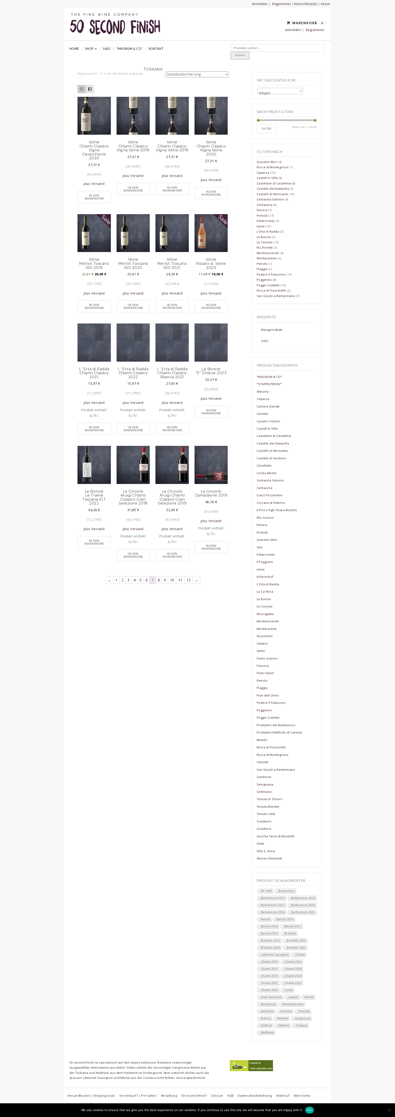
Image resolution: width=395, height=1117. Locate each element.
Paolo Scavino (267, 658)
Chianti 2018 (293, 969)
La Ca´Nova (265, 591)
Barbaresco (286, 891)
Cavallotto (264, 465)
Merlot (309, 997)
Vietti (260, 843)
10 (172, 580)
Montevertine (267, 258)
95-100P (266, 891)
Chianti (300, 955)
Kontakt (156, 48)
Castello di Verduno (271, 458)
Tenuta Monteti (268, 806)
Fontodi (262, 215)
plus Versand (94, 183)
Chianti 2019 (269, 976)
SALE (264, 341)
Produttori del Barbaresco (276, 725)
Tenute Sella (266, 814)
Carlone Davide (268, 406)
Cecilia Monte (267, 473)
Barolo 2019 (269, 933)
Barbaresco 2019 (303, 905)
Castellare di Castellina (274, 183)
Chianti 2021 (269, 983)
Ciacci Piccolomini (270, 495)
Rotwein (282, 1018)
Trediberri (264, 821)
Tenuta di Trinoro (269, 799)
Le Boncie (264, 237)
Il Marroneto (266, 221)
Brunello (290, 933)
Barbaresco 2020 (273, 912)
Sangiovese (302, 1018)
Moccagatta (265, 614)
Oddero (262, 643)
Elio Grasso (265, 517)
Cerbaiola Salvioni (270, 199)
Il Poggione (265, 562)
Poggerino (264, 280)
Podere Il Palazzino (271, 274)
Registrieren (281, 4)
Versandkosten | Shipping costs (91, 1095)
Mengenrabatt (271, 330)
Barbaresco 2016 (303, 898)
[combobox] (280, 91)
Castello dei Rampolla (273, 189)
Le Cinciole (264, 242)
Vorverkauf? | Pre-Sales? (138, 1095)
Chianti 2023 (269, 990)
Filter (266, 128)
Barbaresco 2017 (273, 905)
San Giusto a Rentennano (276, 769)
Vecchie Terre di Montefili (275, 836)
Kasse (325, 4)
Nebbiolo (267, 1011)
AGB (230, 1095)
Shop (89, 48)
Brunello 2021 (296, 947)
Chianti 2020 (293, 976)
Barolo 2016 (269, 926)
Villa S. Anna (266, 851)
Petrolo (262, 264)
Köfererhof (265, 577)
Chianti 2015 (269, 962)
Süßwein (283, 1025)
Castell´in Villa (267, 178)
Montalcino (268, 1004)
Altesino (263, 391)
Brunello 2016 (270, 947)
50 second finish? (194, 1095)
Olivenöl (286, 1011)
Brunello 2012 (270, 940)
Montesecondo (268, 253)
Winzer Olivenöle (269, 858)
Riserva (266, 1018)
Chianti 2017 (269, 969)
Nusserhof (264, 636)
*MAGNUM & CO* (129, 48)
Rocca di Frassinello (271, 290)
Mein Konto (302, 1095)
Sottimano (264, 792)
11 (180, 580)
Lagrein (293, 997)
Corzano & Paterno (271, 503)
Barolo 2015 (285, 919)
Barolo (265, 919)
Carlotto (263, 414)
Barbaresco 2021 (303, 912)
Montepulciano (293, 1004)
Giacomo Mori (267, 162)
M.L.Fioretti (265, 247)
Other (261, 651)
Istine (261, 226)
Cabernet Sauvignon (275, 955)
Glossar (217, 1095)
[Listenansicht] (90, 89)
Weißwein (267, 1032)
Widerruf (282, 1095)
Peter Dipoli (265, 673)
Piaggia (262, 269)
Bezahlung (169, 1095)
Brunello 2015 (296, 940)
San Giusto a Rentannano (276, 296)
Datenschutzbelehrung (255, 1095)
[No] (389, 1110)
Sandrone (264, 777)
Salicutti (262, 762)
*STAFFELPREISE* (269, 384)
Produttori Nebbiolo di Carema (279, 732)
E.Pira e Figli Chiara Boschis (277, 510)
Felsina (262, 210)
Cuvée (288, 990)
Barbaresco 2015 (273, 898)
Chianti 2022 (293, 983)
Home (74, 48)
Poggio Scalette (268, 285)
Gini (260, 547)
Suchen (240, 55)
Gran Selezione (271, 997)
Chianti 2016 (293, 962)
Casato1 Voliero (268, 421)
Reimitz (262, 740)
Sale (106, 48)
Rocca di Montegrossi (272, 167)
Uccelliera (264, 829)
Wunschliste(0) (305, 4)
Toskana (301, 1025)
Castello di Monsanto (272, 194)
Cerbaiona (264, 205)
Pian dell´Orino (268, 695)
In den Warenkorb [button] (94, 196)
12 (188, 580)
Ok (309, 1110)
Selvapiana (265, 784)
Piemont (304, 1011)
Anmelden (260, 4)
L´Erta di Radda (268, 231)
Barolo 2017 (293, 926)
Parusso (263, 666)
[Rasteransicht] (81, 89)
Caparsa (263, 173)
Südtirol (266, 1025)
